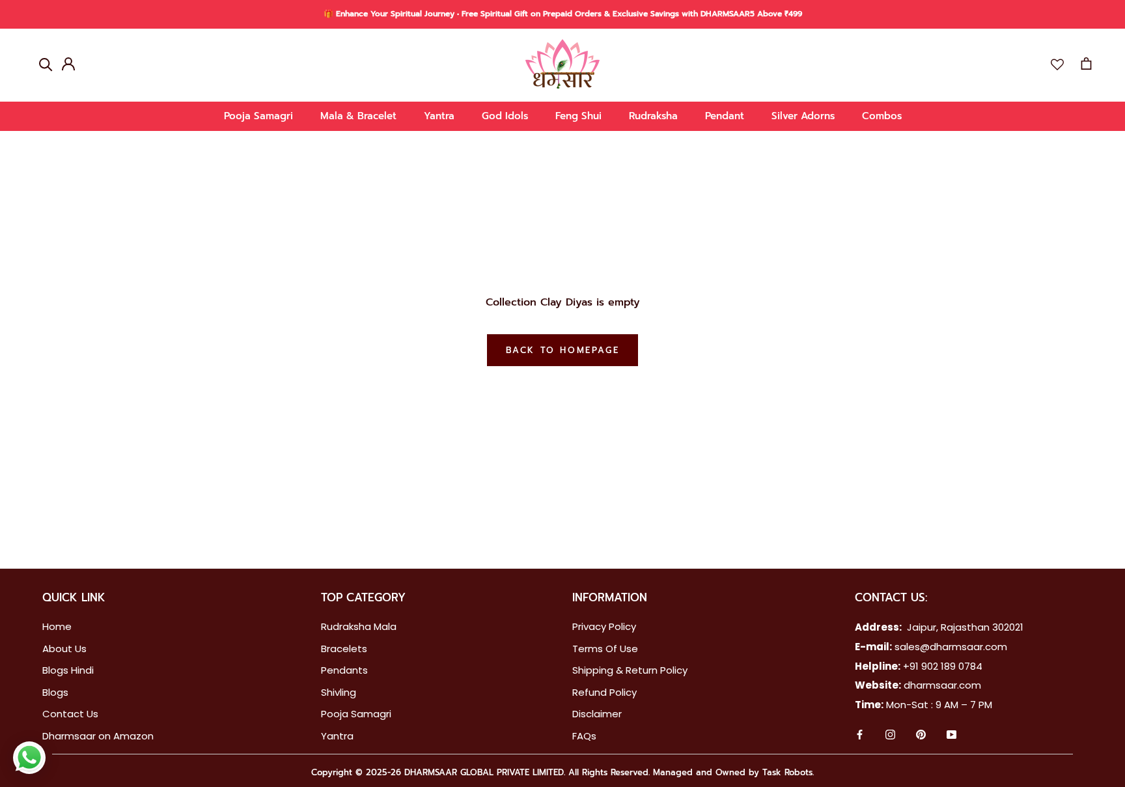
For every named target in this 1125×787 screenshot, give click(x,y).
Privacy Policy (604, 626)
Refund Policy (604, 692)
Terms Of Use (605, 648)
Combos (882, 116)
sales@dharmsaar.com (951, 646)
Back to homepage (563, 350)
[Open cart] (1086, 63)
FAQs (584, 736)
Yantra (439, 116)
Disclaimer (597, 714)
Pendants (344, 670)
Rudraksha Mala (358, 626)
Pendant (724, 116)
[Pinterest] (921, 736)
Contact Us (70, 714)
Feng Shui (578, 116)
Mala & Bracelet (358, 116)
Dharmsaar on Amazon (98, 736)
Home (57, 626)
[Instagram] (890, 736)
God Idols (505, 116)
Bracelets (344, 648)
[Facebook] (860, 736)
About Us (64, 648)
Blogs (55, 692)
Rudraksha (653, 116)
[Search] (46, 63)
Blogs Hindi (68, 670)
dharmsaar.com (942, 685)
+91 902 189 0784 (942, 666)
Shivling (338, 692)
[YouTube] (951, 736)
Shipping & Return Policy (630, 670)
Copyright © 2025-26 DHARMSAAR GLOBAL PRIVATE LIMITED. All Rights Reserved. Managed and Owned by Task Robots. (562, 772)
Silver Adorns (803, 116)
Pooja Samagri (258, 116)
